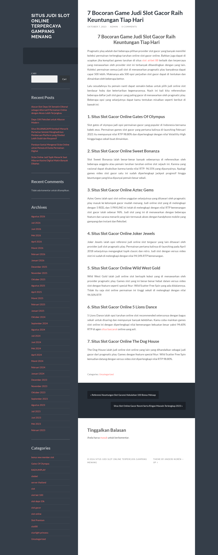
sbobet (34, 476)
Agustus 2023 (38, 405)
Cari (33, 73)
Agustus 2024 (38, 329)
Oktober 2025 (38, 279)
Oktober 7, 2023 (96, 26)
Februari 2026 (38, 254)
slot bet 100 (37, 495)
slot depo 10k (37, 501)
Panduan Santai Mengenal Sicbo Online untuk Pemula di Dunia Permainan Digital (50, 147)
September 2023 (39, 398)
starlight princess (39, 532)
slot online (36, 513)
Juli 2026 (35, 222)
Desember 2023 (39, 379)
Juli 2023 (35, 411)
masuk (103, 437)
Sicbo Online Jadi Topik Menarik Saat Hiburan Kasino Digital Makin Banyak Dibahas (49, 160)
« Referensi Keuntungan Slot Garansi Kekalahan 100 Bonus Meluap (123, 395)
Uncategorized (38, 539)
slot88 (34, 526)
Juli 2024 (35, 335)
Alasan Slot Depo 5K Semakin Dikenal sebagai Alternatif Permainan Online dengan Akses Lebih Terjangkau (49, 109)
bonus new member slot (42, 457)
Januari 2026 (37, 260)
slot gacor (36, 507)
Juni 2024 (36, 342)
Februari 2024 (38, 367)
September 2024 (39, 323)
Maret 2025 (37, 298)
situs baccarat (109, 329)
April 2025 (36, 292)
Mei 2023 (36, 423)
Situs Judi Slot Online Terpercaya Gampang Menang (50, 26)
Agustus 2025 (38, 285)
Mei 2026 (36, 235)
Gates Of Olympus (40, 463)
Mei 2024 (36, 348)
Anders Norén (173, 459)
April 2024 (36, 354)
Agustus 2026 (38, 216)
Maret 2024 (37, 361)
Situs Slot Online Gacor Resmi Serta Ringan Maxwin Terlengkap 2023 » (148, 406)
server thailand (38, 482)
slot (33, 488)
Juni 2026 (36, 229)
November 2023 (39, 386)
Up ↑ (155, 462)
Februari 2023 (38, 430)
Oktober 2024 (38, 317)
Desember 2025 (39, 266)
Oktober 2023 (38, 392)
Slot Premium (37, 520)
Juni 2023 (36, 417)
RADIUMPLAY (38, 469)
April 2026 (36, 241)
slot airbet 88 (150, 60)
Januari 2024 (37, 373)
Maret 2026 (37, 248)
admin (114, 26)
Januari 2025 (37, 310)
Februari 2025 (38, 304)
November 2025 (39, 273)
